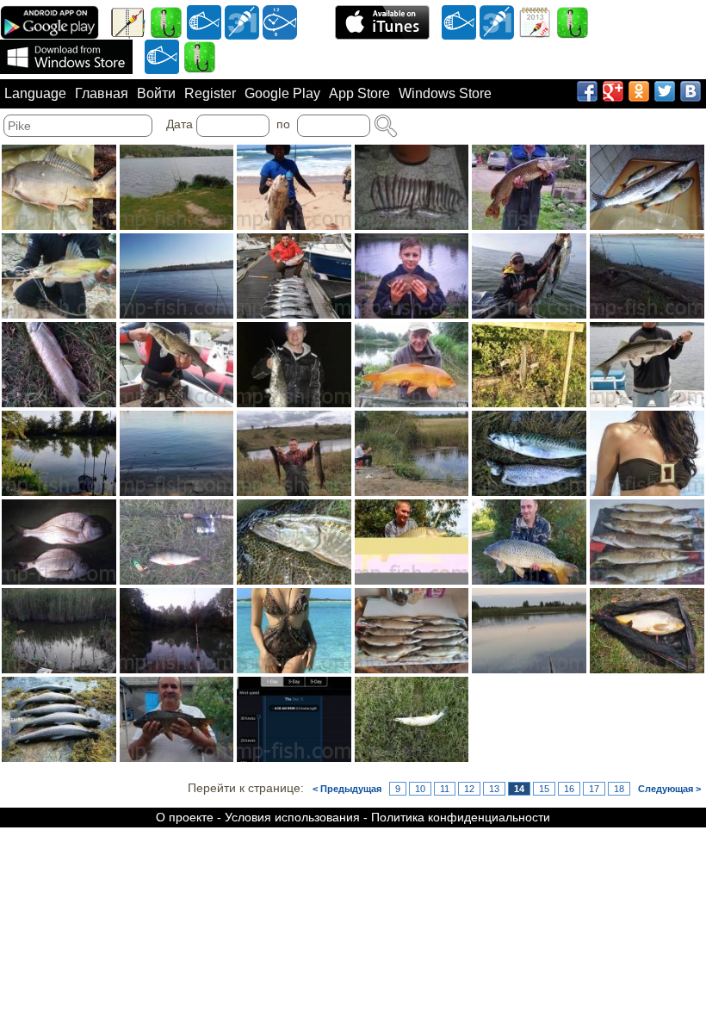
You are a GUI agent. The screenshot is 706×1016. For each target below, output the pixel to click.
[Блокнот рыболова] (128, 21)
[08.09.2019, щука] (647, 542)
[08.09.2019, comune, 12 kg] (412, 542)
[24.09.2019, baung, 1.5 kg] (59, 276)
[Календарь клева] (242, 21)
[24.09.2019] (177, 276)
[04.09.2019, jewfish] (294, 719)
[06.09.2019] (647, 630)
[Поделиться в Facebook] (587, 91)
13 (494, 789)
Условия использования (292, 817)
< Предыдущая (347, 789)
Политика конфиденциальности (460, 817)
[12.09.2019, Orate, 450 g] (59, 542)
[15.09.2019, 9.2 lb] (412, 364)
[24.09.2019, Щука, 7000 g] (529, 187)
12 (469, 789)
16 (569, 789)
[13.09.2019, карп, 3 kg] (412, 453)
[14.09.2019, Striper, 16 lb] (647, 364)
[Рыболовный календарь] (534, 21)
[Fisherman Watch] (280, 21)
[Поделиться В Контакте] (690, 91)
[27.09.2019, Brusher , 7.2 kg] (294, 187)
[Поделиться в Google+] (613, 91)
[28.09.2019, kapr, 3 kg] (59, 187)
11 (444, 789)
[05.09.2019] (59, 719)
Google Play (282, 93)
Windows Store (445, 93)
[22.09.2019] (529, 276)
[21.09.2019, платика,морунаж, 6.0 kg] (647, 276)
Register (210, 93)
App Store (359, 93)
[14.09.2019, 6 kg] (177, 453)
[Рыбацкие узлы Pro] (166, 21)
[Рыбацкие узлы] (572, 21)
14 (519, 789)
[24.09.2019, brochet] (647, 187)
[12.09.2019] (529, 453)
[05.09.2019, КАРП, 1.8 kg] (177, 719)
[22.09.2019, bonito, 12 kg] (294, 276)
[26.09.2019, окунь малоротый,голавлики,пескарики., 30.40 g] (412, 187)
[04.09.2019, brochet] (412, 719)
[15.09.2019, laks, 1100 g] (529, 364)
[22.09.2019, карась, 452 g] (412, 276)
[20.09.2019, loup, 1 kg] (177, 364)
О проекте (185, 817)
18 (619, 789)
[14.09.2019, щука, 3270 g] (294, 453)
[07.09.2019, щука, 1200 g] (412, 630)
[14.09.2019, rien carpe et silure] (59, 453)
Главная (101, 93)
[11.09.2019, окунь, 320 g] (177, 542)
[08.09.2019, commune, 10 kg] (529, 542)
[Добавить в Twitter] (664, 91)
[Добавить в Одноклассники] (639, 91)
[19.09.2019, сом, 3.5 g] (294, 364)
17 (594, 789)
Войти (156, 93)
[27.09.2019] (177, 187)
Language (35, 93)
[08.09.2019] (59, 630)
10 (420, 789)
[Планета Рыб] (204, 21)
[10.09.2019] (294, 542)
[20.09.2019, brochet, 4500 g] (59, 364)
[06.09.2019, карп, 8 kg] (529, 630)
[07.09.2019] (177, 630)
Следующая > (669, 789)
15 (544, 789)
